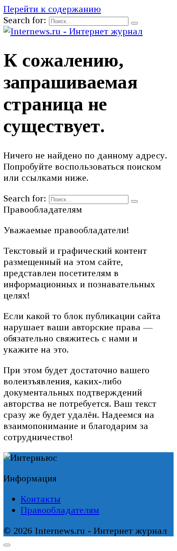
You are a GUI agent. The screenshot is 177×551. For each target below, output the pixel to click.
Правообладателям (60, 510)
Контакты (41, 498)
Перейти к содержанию (52, 8)
